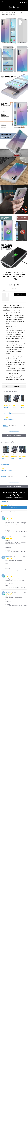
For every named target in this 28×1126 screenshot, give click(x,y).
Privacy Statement (13, 492)
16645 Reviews (11, 505)
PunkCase (14, 281)
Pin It (21, 387)
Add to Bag (20, 294)
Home (3, 13)
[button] (8, 530)
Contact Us (10, 491)
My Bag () (24, 2)
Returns (17, 491)
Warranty (22, 492)
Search (4, 491)
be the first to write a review (14, 435)
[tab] (5, 426)
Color (14, 288)
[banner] (14, 7)
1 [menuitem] (12, 610)
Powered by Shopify (9, 497)
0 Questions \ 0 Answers (8, 419)
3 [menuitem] (15, 610)
